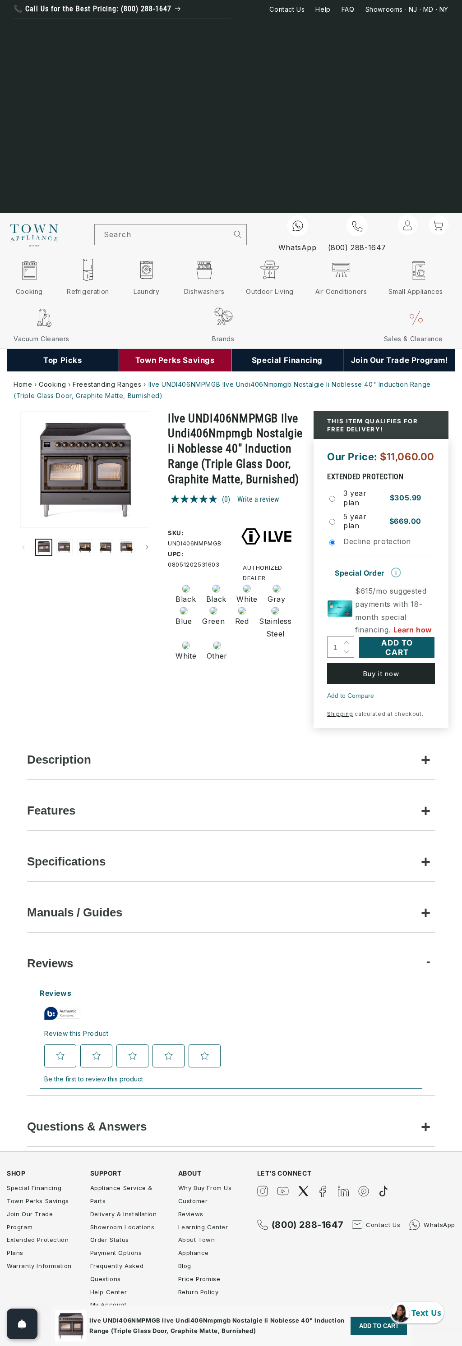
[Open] (22, 1324)
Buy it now (381, 673)
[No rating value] (196, 499)
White (246, 599)
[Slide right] (147, 547)
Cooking (52, 384)
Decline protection (377, 541)
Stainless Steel (272, 628)
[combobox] (162, 234)
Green (213, 621)
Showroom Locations (122, 1227)
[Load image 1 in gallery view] (44, 547)
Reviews (50, 963)
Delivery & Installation (123, 1214)
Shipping (340, 713)
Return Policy (198, 1292)
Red (242, 621)
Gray (276, 599)
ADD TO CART (379, 1326)
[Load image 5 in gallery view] (127, 547)
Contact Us (287, 9)
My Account (108, 1304)
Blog (184, 1265)
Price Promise (199, 1278)
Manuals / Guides (74, 912)
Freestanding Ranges (107, 384)
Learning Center (203, 1227)
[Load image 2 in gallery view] (64, 547)
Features (51, 810)
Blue (184, 621)
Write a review (258, 499)
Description (59, 759)
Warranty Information (39, 1265)
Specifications (66, 861)
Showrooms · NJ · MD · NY (406, 9)
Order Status (109, 1239)
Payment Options (116, 1252)
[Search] (237, 234)
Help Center (108, 1292)
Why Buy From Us (205, 1187)
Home (23, 384)
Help (322, 9)
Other (217, 655)
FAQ (348, 9)
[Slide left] (23, 547)
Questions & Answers (87, 1126)
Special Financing (34, 1187)
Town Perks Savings (38, 1200)
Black (186, 599)
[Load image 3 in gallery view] (85, 547)
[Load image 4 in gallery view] (106, 547)
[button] (438, 225)
